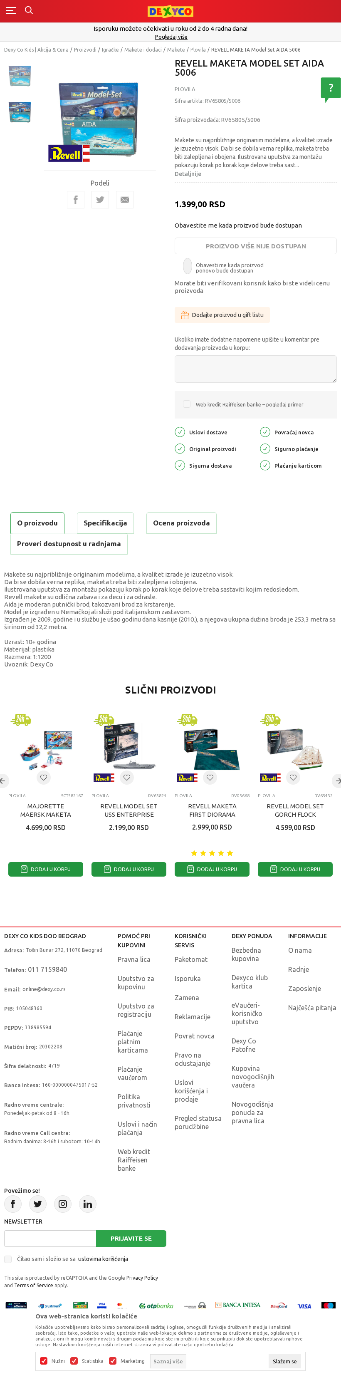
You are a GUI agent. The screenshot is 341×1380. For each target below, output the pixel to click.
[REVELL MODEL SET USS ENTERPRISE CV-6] (129, 749)
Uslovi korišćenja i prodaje (191, 1091)
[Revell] (69, 152)
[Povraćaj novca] (265, 431)
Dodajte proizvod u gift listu (228, 315)
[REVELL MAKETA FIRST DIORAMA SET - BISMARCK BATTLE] (212, 749)
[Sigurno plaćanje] (265, 448)
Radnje (298, 969)
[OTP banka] (156, 1305)
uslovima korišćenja (103, 1259)
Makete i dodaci (143, 49)
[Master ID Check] (122, 1305)
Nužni (58, 1361)
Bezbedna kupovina (246, 954)
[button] (44, 778)
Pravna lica (134, 959)
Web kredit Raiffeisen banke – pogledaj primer (250, 404)
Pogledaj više (171, 37)
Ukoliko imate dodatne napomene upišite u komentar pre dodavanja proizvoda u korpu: (247, 343)
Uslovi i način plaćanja (137, 1128)
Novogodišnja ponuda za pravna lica (253, 1112)
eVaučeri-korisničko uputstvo (247, 1013)
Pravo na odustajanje (192, 1059)
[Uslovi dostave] (180, 431)
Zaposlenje (304, 988)
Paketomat (191, 959)
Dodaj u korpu (50, 869)
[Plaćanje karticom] (265, 464)
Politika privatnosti (134, 1101)
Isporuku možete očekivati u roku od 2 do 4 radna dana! (170, 28)
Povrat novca (195, 1036)
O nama (300, 950)
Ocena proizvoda (181, 523)
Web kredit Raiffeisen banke (134, 1160)
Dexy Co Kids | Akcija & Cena (36, 49)
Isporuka (188, 978)
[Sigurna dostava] (180, 464)
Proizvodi (85, 49)
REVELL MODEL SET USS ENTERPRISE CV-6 (129, 814)
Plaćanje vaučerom (132, 1073)
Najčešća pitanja (312, 1007)
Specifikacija (105, 523)
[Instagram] (62, 1204)
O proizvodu (37, 523)
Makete (176, 49)
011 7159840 (47, 969)
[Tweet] (100, 199)
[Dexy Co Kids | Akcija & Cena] (170, 11)
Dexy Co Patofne (244, 1045)
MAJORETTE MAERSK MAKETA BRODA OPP (45, 814)
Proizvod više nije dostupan (256, 246)
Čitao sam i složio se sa (72, 1259)
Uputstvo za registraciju (136, 1010)
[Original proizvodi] (180, 448)
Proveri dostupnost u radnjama (69, 544)
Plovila (198, 49)
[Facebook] (75, 199)
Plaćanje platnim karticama (133, 1042)
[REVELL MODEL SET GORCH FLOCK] (295, 749)
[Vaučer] (80, 1305)
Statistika (93, 1361)
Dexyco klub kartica (250, 982)
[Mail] (124, 199)
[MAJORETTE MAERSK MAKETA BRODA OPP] (46, 749)
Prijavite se (131, 1238)
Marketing (133, 1361)
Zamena (187, 997)
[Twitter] (38, 1204)
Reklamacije (192, 1017)
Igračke (110, 49)
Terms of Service (33, 1285)
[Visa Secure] (101, 1305)
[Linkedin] (87, 1204)
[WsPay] (195, 1305)
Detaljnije (188, 174)
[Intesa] (238, 1305)
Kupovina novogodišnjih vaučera (253, 1077)
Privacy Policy (142, 1278)
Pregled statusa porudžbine (198, 1122)
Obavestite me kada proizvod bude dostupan (238, 225)
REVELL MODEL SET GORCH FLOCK (295, 810)
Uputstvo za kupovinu (136, 983)
